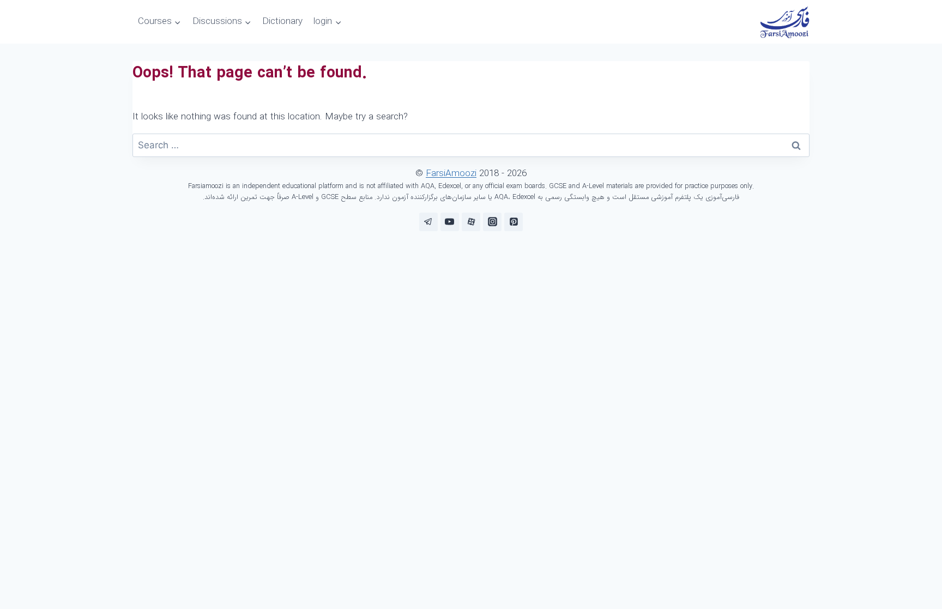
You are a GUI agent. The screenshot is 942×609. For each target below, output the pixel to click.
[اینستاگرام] (492, 222)
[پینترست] (513, 222)
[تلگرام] (428, 222)
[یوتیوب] (449, 222)
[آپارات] (471, 222)
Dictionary (282, 21)
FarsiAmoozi (451, 173)
